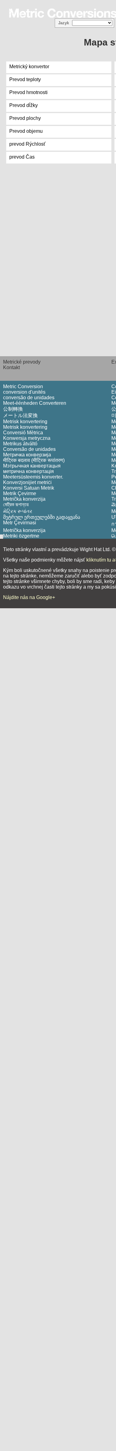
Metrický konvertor (29, 66)
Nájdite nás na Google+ (29, 597)
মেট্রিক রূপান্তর (15, 504)
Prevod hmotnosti (28, 92)
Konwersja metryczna (26, 438)
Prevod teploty (25, 79)
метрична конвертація (28, 471)
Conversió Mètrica (23, 432)
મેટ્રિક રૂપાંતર (17, 511)
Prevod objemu (26, 131)
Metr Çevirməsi (19, 522)
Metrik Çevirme (19, 493)
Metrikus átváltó (20, 443)
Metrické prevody (22, 362)
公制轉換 (13, 409)
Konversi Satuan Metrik (28, 488)
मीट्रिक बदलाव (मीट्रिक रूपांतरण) (34, 460)
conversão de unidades (28, 397)
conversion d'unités (24, 392)
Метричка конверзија (27, 454)
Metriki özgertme (21, 535)
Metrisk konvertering (25, 421)
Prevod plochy (25, 118)
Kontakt (11, 367)
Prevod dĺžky (23, 105)
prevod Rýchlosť (27, 144)
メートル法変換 (20, 415)
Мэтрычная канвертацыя (32, 465)
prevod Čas (22, 157)
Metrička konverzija (24, 499)
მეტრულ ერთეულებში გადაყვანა (41, 517)
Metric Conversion (23, 386)
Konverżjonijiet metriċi (27, 482)
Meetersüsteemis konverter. (33, 476)
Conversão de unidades (29, 449)
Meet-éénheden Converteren (34, 403)
